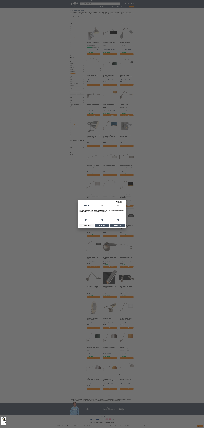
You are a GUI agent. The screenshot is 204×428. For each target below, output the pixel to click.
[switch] (3, 424)
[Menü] (5, 417)
